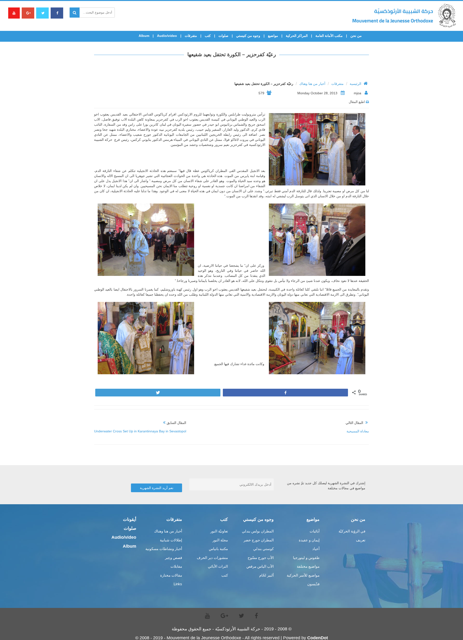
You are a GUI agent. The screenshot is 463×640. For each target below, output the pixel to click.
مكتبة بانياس (218, 549)
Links (178, 584)
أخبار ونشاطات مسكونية (163, 549)
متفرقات (191, 36)
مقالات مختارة (171, 575)
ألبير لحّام (266, 575)
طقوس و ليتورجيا (306, 558)
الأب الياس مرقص (260, 566)
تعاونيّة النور (219, 531)
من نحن (356, 36)
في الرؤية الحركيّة (352, 531)
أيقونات (129, 519)
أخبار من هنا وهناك (312, 84)
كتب (208, 36)
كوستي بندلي (263, 549)
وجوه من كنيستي (248, 36)
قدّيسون (313, 584)
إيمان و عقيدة (309, 540)
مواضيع (273, 36)
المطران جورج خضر (259, 540)
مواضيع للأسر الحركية (303, 575)
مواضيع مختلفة (308, 566)
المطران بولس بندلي (258, 531)
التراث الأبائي (218, 566)
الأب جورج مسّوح (261, 558)
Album (144, 36)
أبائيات (315, 531)
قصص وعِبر (173, 558)
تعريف (360, 540)
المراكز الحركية (297, 36)
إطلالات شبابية (171, 540)
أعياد (316, 549)
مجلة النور (220, 540)
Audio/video (167, 36)
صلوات (223, 36)
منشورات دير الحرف (212, 558)
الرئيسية (355, 84)
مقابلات (176, 566)
